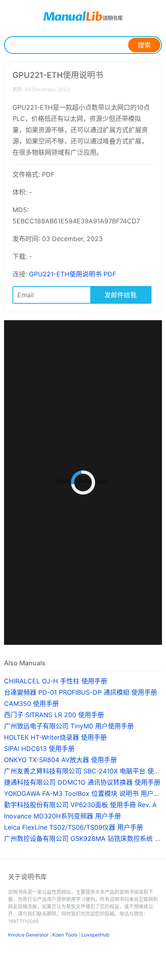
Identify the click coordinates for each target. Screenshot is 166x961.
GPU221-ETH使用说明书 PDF (72, 274)
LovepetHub (95, 935)
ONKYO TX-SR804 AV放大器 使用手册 (60, 760)
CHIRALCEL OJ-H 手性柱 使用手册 (55, 681)
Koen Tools (64, 935)
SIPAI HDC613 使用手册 (39, 748)
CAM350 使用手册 (31, 703)
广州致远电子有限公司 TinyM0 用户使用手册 (69, 726)
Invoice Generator (28, 935)
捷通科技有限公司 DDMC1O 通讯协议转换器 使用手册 (82, 782)
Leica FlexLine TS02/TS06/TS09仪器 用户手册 (73, 827)
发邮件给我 (120, 295)
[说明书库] (83, 16)
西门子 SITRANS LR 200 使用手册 (54, 715)
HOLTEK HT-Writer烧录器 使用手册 (55, 737)
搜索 (144, 45)
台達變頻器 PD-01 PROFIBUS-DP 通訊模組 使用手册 (80, 692)
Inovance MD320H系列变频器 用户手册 (62, 816)
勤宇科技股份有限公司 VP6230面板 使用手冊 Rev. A (80, 805)
